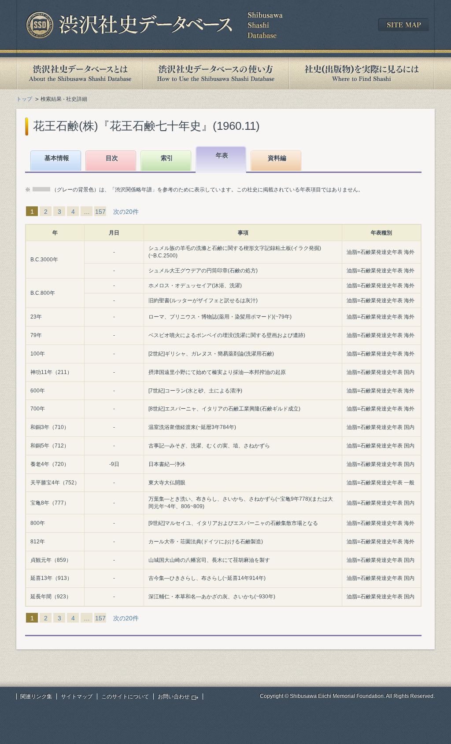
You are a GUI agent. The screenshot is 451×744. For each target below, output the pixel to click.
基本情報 (56, 157)
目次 (112, 157)
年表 (222, 155)
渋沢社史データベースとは (79, 73)
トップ (24, 99)
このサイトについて (125, 696)
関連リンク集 (36, 696)
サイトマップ (76, 696)
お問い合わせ (173, 696)
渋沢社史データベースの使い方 (216, 73)
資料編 (277, 157)
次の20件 (126, 211)
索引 (167, 157)
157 (100, 211)
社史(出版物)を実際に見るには (361, 73)
